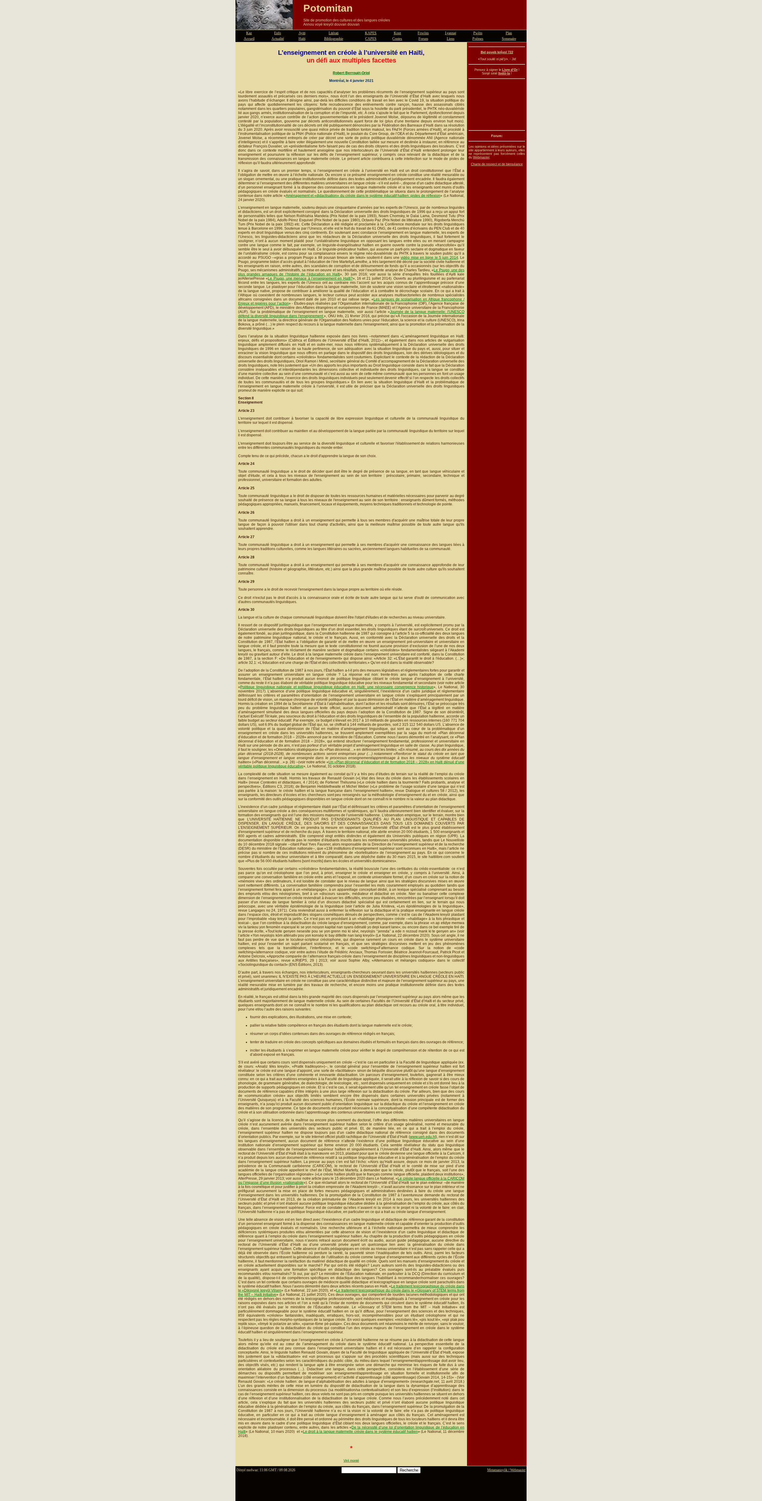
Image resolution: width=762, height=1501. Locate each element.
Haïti (302, 39)
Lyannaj (450, 33)
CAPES (371, 39)
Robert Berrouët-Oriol (351, 73)
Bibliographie (333, 39)
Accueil (249, 39)
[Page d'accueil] (264, 26)
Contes (397, 39)
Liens (451, 39)
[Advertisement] (497, 104)
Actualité (277, 39)
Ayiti (302, 33)
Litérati (333, 33)
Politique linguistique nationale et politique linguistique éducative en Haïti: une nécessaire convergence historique (336, 687)
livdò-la (504, 73)
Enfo (277, 33)
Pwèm (477, 33)
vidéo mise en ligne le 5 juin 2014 (429, 258)
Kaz (249, 33)
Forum (423, 39)
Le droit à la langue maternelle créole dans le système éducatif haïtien (360, 1432)
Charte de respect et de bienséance (497, 164)
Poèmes (477, 39)
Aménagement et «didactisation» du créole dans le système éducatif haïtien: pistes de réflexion (363, 196)
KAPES (371, 33)
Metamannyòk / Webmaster (506, 1470)
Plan (509, 33)
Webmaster (481, 157)
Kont (397, 33)
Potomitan (328, 8)
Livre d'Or (510, 69)
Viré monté (351, 1460)
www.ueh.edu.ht (423, 1137)
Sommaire (509, 39)
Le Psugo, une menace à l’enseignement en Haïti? (310, 278)
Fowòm (423, 33)
